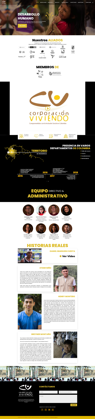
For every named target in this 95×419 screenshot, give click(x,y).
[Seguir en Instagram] (46, 410)
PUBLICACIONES (65, 2)
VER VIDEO (22, 25)
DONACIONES (88, 2)
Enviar (74, 405)
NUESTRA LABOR (43, 2)
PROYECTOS (50, 2)
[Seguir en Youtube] (49, 410)
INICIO (37, 2)
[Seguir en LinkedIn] (53, 410)
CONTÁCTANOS (73, 2)
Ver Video (68, 256)
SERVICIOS (57, 2)
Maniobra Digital (53, 417)
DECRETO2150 (80, 2)
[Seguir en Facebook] (42, 410)
